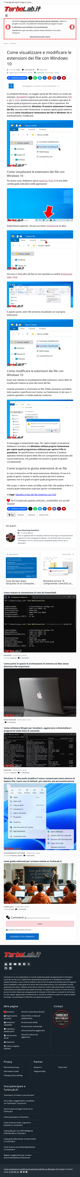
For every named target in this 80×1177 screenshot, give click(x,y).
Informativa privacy (11, 1067)
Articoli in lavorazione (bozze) (32, 1012)
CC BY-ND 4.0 (14, 1172)
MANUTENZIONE (10, 720)
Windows (13, 43)
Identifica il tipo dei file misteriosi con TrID (36, 494)
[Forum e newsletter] (6, 964)
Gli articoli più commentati (31, 1026)
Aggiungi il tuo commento (22, 936)
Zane (18, 70)
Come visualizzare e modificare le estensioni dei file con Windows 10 (31, 1169)
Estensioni (31, 515)
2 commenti (24, 658)
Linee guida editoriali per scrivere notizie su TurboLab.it (33, 861)
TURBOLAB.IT (9, 907)
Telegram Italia (39, 1071)
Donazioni (10, 1012)
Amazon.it (38, 1067)
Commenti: (28, 70)
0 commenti (11, 722)
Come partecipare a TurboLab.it (16, 1117)
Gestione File (43, 515)
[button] (40, 86)
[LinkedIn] (10, 968)
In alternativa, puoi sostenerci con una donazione (30, 27)
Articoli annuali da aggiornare (33, 1030)
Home (6, 43)
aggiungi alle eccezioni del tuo (39, 21)
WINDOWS (8, 655)
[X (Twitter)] (29, 964)
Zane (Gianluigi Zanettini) (28, 530)
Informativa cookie (11, 1071)
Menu (7, 15)
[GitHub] (6, 968)
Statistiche (10, 1042)
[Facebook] (24, 964)
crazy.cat (13, 658)
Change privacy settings (13, 1075)
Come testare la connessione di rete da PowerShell (30, 592)
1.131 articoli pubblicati (26, 533)
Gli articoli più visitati (29, 1022)
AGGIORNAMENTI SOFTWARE (15, 853)
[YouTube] (15, 964)
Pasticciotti (62, 1067)
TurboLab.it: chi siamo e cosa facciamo (19, 1095)
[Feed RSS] (10, 964)
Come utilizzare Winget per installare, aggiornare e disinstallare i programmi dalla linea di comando (37, 729)
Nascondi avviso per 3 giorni (40, 37)
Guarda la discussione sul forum (38, 918)
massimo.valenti (16, 855)
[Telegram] (20, 964)
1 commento (24, 773)
